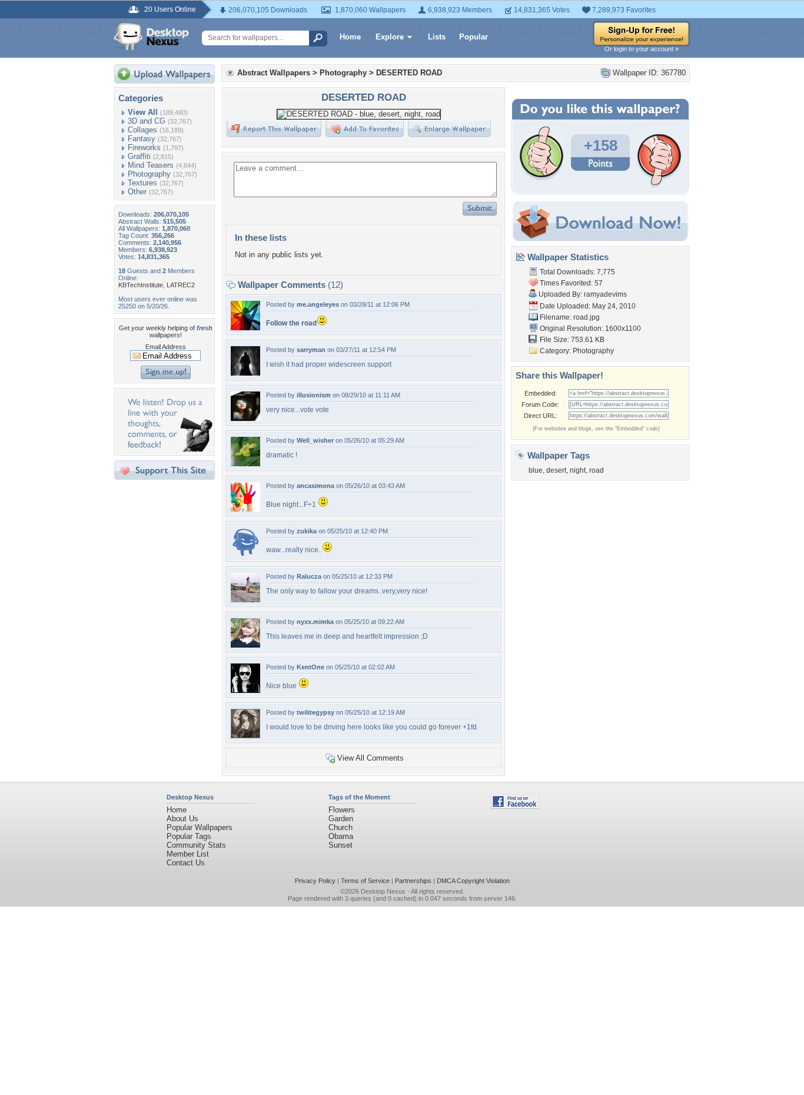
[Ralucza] (245, 599)
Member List (188, 854)
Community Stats (196, 845)
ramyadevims (605, 294)
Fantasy (141, 138)
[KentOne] (245, 690)
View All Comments (370, 758)
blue (536, 470)
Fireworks (144, 147)
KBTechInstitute (140, 284)
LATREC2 (181, 284)
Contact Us (186, 862)
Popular (473, 36)
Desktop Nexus (383, 891)
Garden (340, 818)
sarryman (311, 349)
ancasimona (315, 485)
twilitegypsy (315, 712)
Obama (340, 836)
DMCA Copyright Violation (473, 880)
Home (350, 36)
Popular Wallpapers (199, 827)
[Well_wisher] (245, 463)
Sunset (340, 845)
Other (137, 191)
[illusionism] (245, 418)
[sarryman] (245, 373)
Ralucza (309, 576)
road (596, 470)
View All (143, 112)
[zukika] (245, 554)
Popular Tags (189, 836)
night (578, 470)
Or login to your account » (641, 48)
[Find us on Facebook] (515, 806)
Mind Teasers (151, 165)
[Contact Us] (168, 448)
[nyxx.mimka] (245, 645)
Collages (142, 129)
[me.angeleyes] (245, 327)
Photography (149, 174)
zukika (307, 531)
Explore (390, 36)
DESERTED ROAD (409, 72)
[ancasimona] (245, 509)
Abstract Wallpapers (273, 72)
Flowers (341, 809)
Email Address (165, 346)
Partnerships (413, 880)
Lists (437, 36)
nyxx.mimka (315, 621)
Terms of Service (365, 880)
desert (556, 470)
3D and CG (146, 121)
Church (340, 827)
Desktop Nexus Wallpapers (151, 36)
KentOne (310, 667)
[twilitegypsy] (245, 735)
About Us (182, 818)
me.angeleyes (318, 304)
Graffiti (139, 156)
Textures (142, 182)
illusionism (314, 395)
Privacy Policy (315, 880)
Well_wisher (315, 440)
